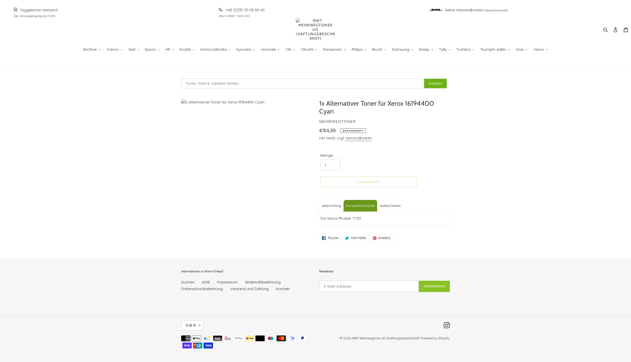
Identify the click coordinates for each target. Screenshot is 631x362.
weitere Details (390, 206)
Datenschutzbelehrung (202, 288)
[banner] (16, 10)
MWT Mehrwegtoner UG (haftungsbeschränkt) (385, 338)
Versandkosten (358, 138)
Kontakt (283, 288)
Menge (326, 155)
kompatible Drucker (360, 206)
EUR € (191, 325)
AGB (206, 282)
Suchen (188, 282)
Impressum (227, 282)
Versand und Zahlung (249, 288)
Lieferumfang (331, 206)
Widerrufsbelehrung (262, 282)
